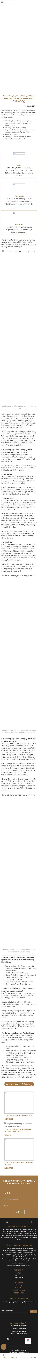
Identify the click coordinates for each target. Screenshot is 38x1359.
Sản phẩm (19, 1282)
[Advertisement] (19, 25)
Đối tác (19, 1273)
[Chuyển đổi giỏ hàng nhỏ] (25, 2)
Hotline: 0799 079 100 (19, 1263)
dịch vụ (19, 1285)
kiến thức (19, 1287)
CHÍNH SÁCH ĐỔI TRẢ (19, 1331)
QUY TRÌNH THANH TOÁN (19, 1326)
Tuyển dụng (19, 1277)
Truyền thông (19, 1275)
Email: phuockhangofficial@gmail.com (19, 1265)
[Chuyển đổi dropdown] (31, 2)
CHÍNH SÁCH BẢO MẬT (19, 1328)
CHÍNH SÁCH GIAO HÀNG (19, 1334)
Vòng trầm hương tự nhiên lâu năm (18, 1115)
